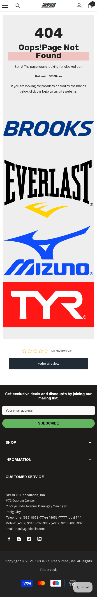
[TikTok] (29, 538)
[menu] (5, 5)
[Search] (18, 5)
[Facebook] (9, 538)
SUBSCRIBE (48, 423)
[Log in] (79, 5)
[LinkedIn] (39, 538)
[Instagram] (19, 538)
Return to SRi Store (48, 76)
